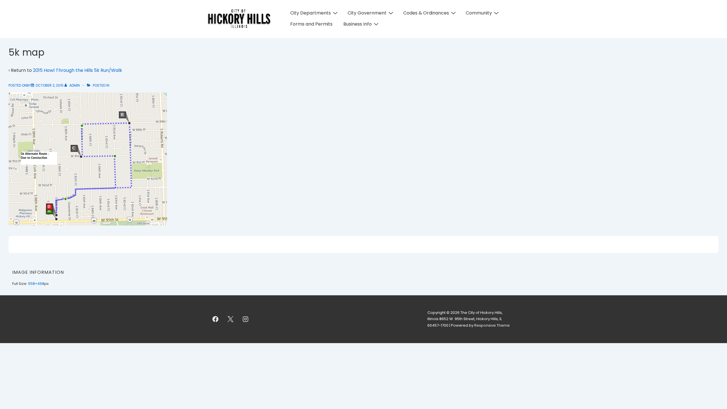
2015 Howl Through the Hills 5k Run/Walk (77, 70)
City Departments (310, 13)
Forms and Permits (311, 24)
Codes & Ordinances (426, 13)
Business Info (357, 24)
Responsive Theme (492, 325)
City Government (367, 13)
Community (479, 13)
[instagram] (245, 319)
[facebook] (215, 319)
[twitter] (230, 319)
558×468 (36, 283)
